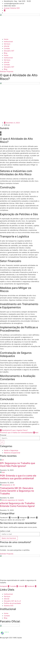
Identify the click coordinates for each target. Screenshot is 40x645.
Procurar (3, 435)
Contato (7, 48)
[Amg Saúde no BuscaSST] (8, 635)
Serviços (7, 44)
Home (6, 39)
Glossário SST (9, 51)
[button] (20, 132)
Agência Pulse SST (27, 642)
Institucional (8, 41)
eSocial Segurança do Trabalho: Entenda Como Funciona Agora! (17, 504)
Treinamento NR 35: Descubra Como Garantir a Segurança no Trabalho (17, 491)
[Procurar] (2, 442)
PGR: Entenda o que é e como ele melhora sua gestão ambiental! (18, 477)
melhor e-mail (5, 531)
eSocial (6, 46)
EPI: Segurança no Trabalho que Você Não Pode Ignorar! (17, 464)
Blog (5, 53)
